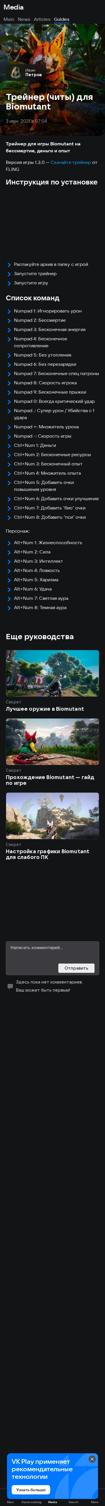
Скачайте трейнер (71, 162)
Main (9, 19)
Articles (42, 19)
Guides (61, 19)
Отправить (76, 968)
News (24, 19)
